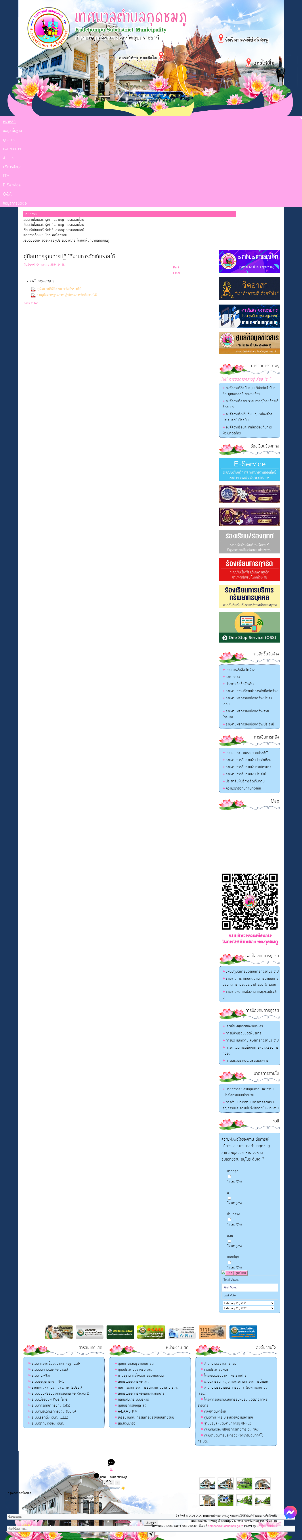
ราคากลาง (233, 677)
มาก (230, 1192)
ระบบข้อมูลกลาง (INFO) (48, 1381)
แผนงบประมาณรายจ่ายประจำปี (247, 753)
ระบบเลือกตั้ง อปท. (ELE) (50, 1417)
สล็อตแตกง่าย (132, 1456)
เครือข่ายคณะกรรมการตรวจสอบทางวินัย (146, 1417)
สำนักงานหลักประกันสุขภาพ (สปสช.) (57, 1387)
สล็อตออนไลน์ (115, 1456)
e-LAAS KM (128, 1411)
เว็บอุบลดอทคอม (267, 1526)
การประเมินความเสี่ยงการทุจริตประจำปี (252, 1040)
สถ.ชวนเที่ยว (127, 1423)
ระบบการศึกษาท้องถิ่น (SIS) (51, 1405)
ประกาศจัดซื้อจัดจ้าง (240, 684)
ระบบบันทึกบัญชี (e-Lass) (50, 1369)
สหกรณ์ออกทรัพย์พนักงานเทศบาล (141, 1393)
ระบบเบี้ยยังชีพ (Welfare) (50, 1399)
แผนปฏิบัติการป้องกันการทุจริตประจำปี (252, 971)
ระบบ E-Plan (41, 1375)
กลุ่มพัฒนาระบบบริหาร (133, 1399)
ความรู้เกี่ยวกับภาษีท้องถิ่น (243, 788)
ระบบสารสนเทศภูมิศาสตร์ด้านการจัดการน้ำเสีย (236, 1381)
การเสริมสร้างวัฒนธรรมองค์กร (247, 1060)
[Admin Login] (111, 1470)
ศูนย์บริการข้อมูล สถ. (133, 1405)
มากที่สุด (233, 1171)
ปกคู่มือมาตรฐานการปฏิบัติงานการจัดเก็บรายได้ (67, 295)
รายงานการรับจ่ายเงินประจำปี (246, 774)
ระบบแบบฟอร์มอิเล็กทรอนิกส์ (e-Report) (60, 1393)
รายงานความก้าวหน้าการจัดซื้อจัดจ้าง (252, 691)
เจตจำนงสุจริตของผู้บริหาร (244, 1026)
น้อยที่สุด (233, 1257)
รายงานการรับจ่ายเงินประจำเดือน (248, 760)
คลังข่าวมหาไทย (215, 1411)
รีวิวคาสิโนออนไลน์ (183, 1456)
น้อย (230, 1235)
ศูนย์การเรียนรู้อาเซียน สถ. (136, 1363)
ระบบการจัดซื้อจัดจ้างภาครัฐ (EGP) (57, 1363)
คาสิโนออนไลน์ (161, 1456)
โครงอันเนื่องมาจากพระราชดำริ (225, 1375)
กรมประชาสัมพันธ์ (216, 1369)
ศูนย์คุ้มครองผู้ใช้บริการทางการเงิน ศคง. (232, 1429)
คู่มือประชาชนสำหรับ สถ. (135, 1369)
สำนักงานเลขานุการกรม (220, 1363)
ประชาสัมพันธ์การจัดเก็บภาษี (245, 781)
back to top (31, 303)
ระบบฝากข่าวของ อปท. (48, 1423)
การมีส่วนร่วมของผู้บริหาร (244, 1033)
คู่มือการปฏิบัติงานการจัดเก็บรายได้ (59, 288)
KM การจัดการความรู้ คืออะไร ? (246, 379)
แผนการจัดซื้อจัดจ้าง (240, 669)
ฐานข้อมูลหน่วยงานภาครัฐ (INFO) (227, 1423)
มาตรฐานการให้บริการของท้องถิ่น (141, 1375)
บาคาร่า (146, 1456)
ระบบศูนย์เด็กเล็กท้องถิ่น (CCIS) (54, 1411)
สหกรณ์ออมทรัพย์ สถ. (133, 1381)
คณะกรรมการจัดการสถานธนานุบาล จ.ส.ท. (148, 1387)
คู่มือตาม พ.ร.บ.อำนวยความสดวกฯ (228, 1417)
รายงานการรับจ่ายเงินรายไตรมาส (249, 767)
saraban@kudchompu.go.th (225, 1526)
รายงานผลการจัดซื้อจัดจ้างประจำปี (250, 724)
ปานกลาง (233, 1214)
